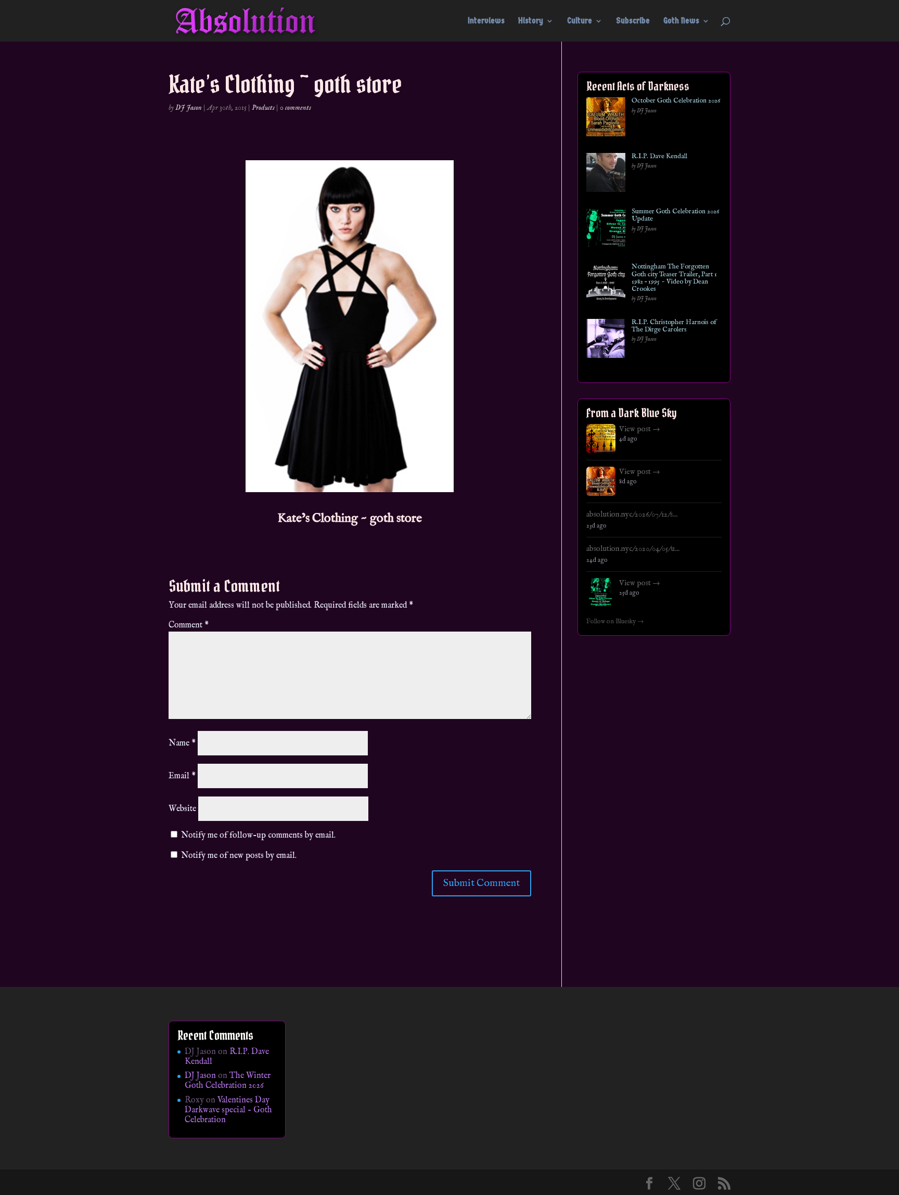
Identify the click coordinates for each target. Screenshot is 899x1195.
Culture (579, 21)
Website (182, 809)
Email (182, 776)
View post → (639, 429)
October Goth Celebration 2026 (676, 101)
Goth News (681, 21)
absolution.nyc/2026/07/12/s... (631, 514)
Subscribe (633, 21)
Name (182, 743)
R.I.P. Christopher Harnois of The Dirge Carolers (674, 326)
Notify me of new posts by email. (239, 856)
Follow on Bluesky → (615, 622)
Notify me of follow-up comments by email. (258, 835)
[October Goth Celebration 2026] (605, 118)
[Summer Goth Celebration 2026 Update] (605, 229)
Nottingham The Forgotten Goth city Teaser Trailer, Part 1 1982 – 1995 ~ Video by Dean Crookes (674, 278)
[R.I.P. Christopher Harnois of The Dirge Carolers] (605, 340)
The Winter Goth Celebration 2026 (228, 1081)
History (530, 21)
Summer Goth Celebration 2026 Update (675, 215)
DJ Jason (188, 107)
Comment (189, 625)
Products (263, 107)
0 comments (295, 107)
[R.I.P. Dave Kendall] (605, 174)
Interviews (486, 21)
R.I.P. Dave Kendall (659, 156)
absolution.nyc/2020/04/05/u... (632, 549)
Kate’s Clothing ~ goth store (349, 518)
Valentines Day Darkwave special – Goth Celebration (228, 1110)
